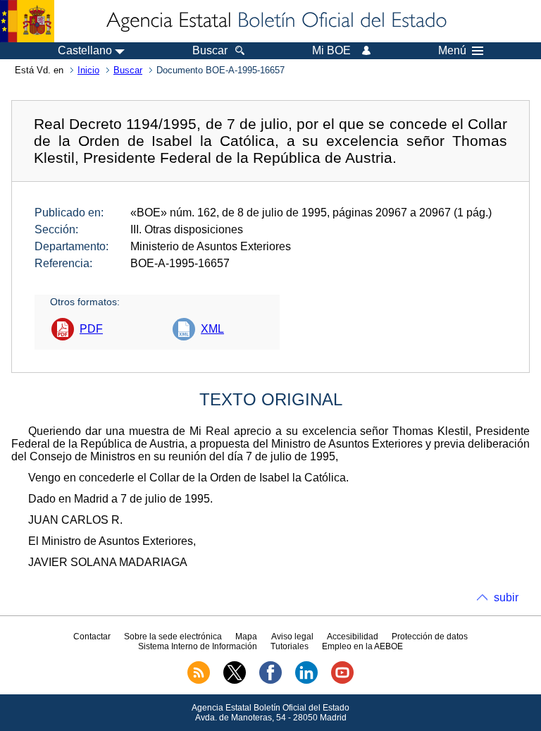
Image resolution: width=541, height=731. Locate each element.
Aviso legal (292, 636)
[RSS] (198, 681)
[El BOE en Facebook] (270, 681)
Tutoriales (289, 646)
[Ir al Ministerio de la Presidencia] (27, 21)
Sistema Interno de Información (197, 646)
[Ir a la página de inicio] (275, 21)
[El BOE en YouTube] (342, 681)
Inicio (88, 70)
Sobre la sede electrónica (173, 636)
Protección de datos (430, 636)
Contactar (92, 636)
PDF (91, 329)
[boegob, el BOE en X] (234, 681)
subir (506, 597)
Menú (452, 50)
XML (212, 329)
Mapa (246, 636)
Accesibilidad (352, 636)
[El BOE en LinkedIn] (306, 681)
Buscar (127, 70)
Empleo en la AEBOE (362, 646)
